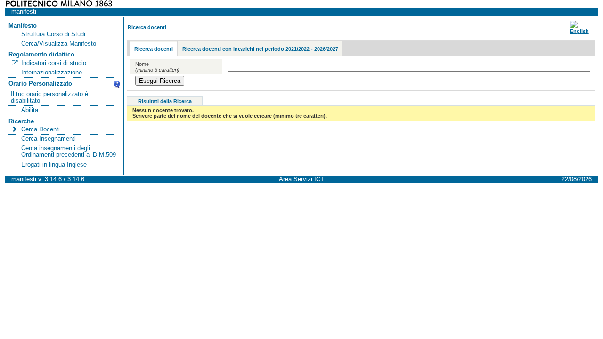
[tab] (153, 49)
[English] (579, 31)
